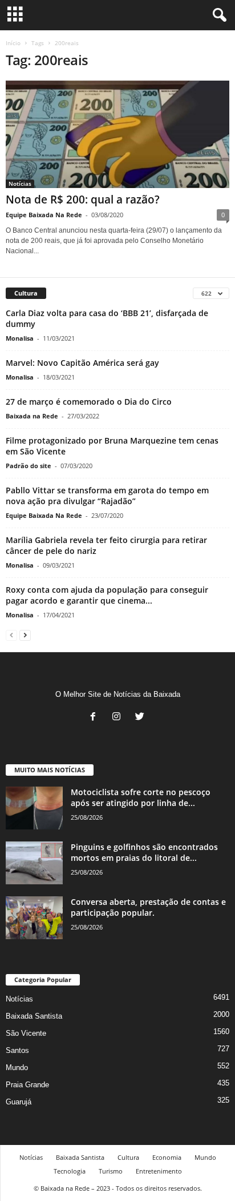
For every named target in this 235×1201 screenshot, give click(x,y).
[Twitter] (141, 717)
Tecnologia (70, 1171)
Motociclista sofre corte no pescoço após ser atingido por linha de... (140, 797)
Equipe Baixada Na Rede (44, 214)
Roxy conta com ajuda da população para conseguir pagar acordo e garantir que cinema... (107, 595)
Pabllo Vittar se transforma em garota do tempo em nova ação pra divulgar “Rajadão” (107, 495)
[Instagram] (119, 717)
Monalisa (20, 338)
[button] (217, 15)
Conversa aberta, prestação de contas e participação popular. (148, 907)
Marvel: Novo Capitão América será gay (82, 362)
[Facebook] (95, 717)
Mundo (17, 1067)
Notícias (20, 183)
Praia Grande (27, 1084)
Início (13, 43)
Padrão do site (28, 465)
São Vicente (26, 1033)
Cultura (128, 1157)
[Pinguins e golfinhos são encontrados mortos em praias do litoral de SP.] (34, 862)
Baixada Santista (34, 1016)
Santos (17, 1050)
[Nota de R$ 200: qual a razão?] (117, 134)
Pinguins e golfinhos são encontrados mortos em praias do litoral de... (144, 852)
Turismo (111, 1171)
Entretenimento (159, 1171)
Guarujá (18, 1102)
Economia (166, 1157)
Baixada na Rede (32, 416)
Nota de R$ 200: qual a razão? (83, 199)
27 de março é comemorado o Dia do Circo (89, 401)
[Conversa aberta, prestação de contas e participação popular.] (34, 917)
